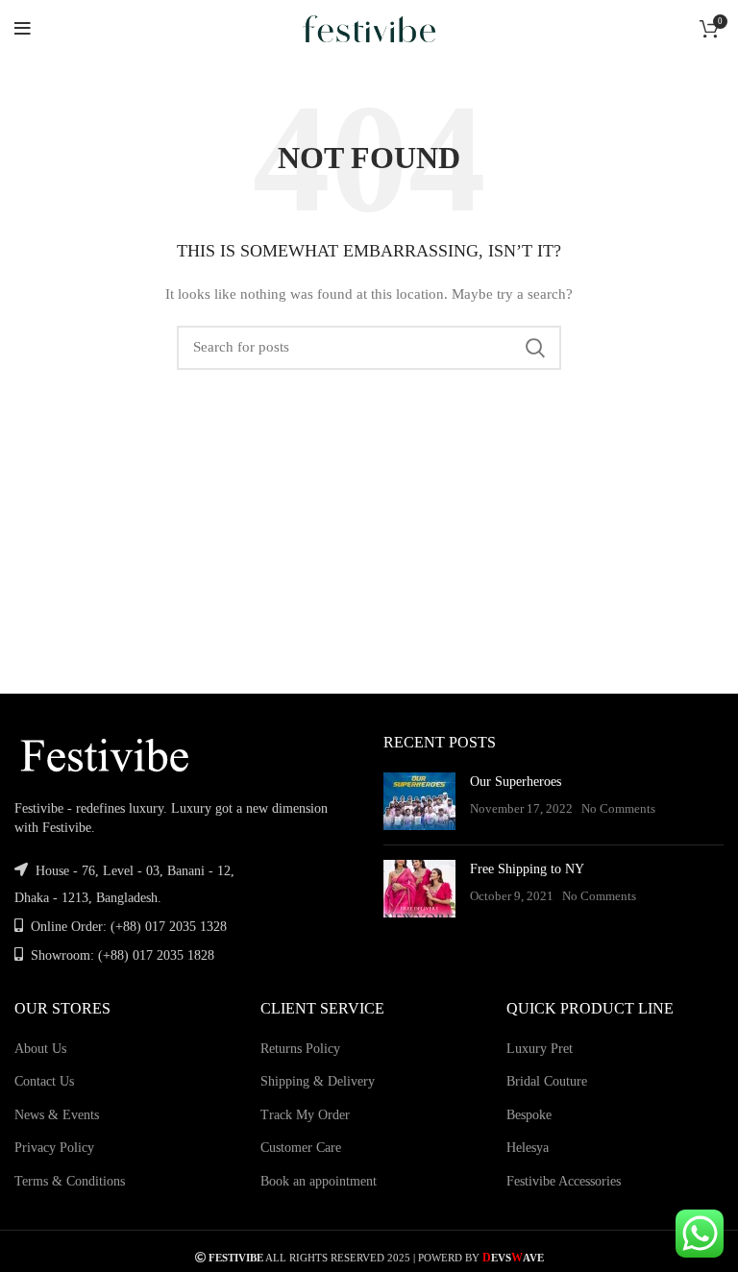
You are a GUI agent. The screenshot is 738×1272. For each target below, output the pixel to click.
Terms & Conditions (69, 1181)
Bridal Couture (546, 1081)
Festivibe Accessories (563, 1181)
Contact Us (44, 1081)
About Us (40, 1048)
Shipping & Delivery (317, 1081)
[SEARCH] (535, 348)
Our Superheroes (515, 781)
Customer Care (300, 1147)
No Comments (618, 809)
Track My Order (305, 1115)
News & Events (56, 1115)
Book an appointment (318, 1181)
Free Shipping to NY (527, 869)
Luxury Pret (539, 1048)
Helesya (527, 1147)
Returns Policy (300, 1048)
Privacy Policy (54, 1147)
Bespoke (529, 1115)
